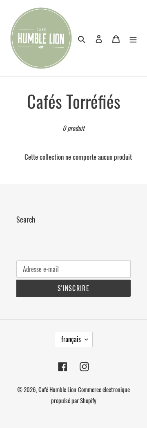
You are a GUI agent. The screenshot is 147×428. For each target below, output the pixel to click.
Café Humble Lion (57, 389)
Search (25, 219)
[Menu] (133, 38)
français (71, 339)
